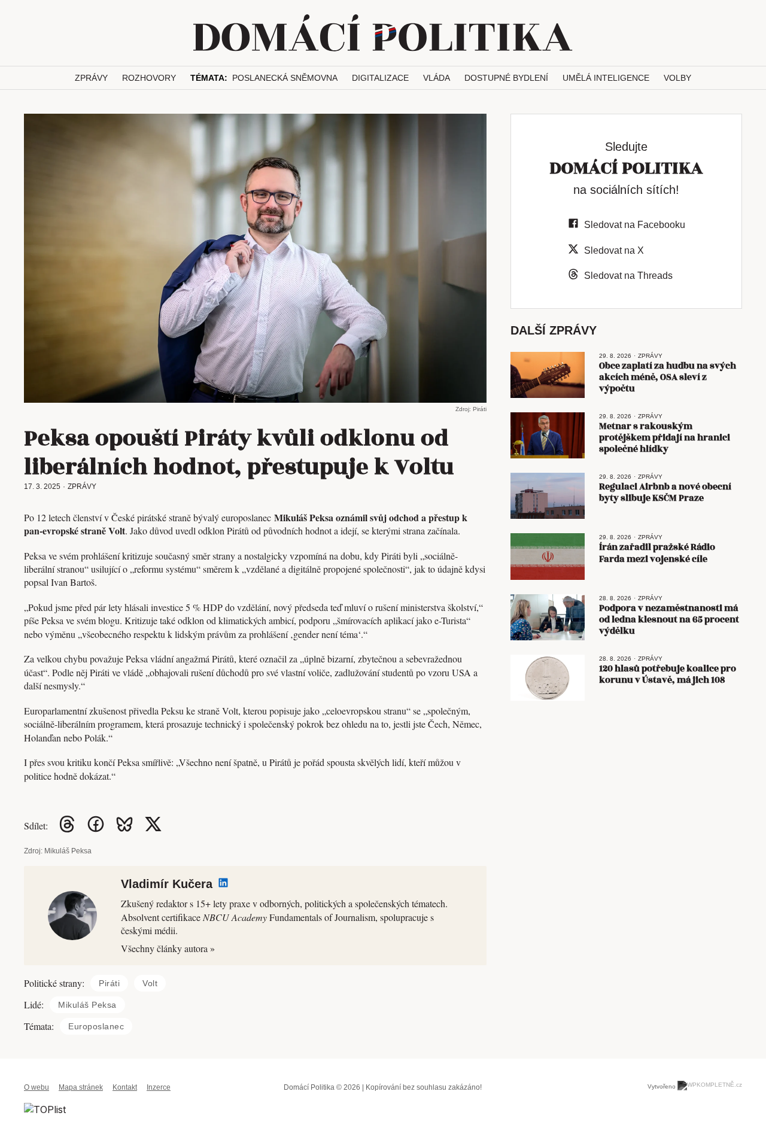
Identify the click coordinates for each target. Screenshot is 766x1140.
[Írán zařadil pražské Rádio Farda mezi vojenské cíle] (547, 556)
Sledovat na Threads (628, 275)
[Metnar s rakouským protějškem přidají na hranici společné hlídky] (547, 435)
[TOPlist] (45, 1109)
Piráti (109, 983)
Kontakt (125, 1087)
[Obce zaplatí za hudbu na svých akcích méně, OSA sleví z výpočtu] (547, 375)
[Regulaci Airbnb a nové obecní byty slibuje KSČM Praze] (547, 496)
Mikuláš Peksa (87, 1005)
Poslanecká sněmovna (285, 78)
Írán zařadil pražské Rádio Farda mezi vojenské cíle (657, 553)
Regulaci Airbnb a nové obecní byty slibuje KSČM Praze (665, 492)
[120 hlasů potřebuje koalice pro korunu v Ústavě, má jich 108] (547, 678)
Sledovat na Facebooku (634, 225)
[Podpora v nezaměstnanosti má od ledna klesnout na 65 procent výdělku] (547, 617)
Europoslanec (96, 1026)
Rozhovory (149, 78)
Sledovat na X (614, 250)
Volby (677, 78)
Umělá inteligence (606, 78)
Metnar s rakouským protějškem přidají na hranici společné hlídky (664, 437)
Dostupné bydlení (506, 78)
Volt (149, 983)
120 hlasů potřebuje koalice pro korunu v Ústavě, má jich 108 (667, 674)
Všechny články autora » (168, 948)
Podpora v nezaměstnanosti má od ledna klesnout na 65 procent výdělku (669, 619)
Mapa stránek (81, 1087)
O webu (36, 1087)
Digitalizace (380, 78)
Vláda (436, 78)
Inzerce (159, 1087)
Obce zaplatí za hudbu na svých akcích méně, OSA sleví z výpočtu (667, 377)
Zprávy (91, 78)
